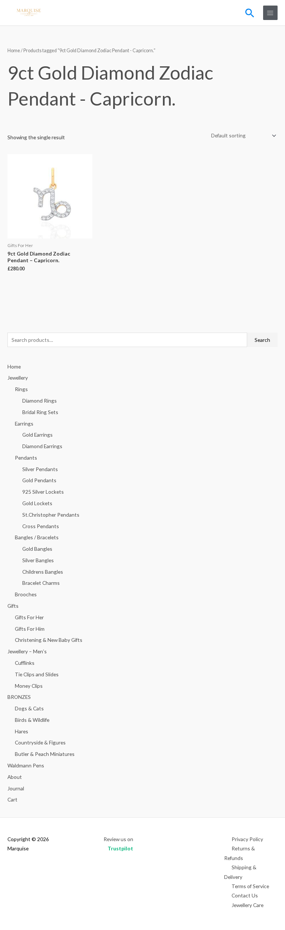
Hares (21, 731)
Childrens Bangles (42, 572)
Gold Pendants (39, 480)
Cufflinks (25, 663)
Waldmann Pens (25, 765)
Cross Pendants (40, 526)
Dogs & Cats (29, 708)
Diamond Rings (39, 400)
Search (262, 340)
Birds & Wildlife (32, 720)
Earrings (24, 423)
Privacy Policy (247, 839)
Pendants (26, 457)
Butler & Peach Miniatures (45, 754)
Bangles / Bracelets (37, 537)
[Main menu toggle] (270, 13)
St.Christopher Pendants (50, 514)
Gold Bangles (37, 549)
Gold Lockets (37, 503)
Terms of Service (250, 886)
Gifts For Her (29, 617)
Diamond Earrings (42, 446)
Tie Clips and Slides (37, 674)
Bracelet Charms (41, 583)
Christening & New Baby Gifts (48, 640)
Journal (15, 788)
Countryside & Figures (40, 742)
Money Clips (29, 686)
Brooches (26, 594)
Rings (21, 389)
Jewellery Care (247, 905)
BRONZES (19, 697)
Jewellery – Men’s (27, 651)
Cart (12, 799)
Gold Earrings (37, 434)
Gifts (13, 606)
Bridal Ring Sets (40, 412)
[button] (250, 13)
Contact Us (245, 895)
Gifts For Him (30, 629)
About (14, 777)
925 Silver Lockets (43, 492)
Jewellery (17, 377)
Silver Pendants (40, 469)
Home (13, 50)
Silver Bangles (38, 560)
